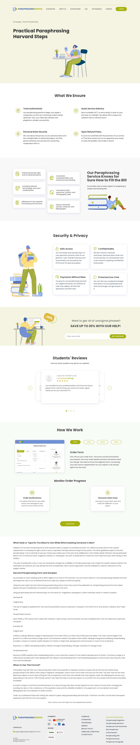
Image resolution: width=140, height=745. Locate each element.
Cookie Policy (86, 734)
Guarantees (50, 9)
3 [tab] (71, 410)
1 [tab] (66, 410)
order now (70, 524)
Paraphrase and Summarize (116, 726)
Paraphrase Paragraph (114, 742)
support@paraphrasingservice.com (27, 731)
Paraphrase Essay (113, 739)
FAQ (86, 9)
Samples (109, 9)
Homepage (85, 716)
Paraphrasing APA (113, 736)
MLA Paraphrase (112, 729)
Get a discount (118, 336)
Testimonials (97, 9)
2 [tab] (68, 410)
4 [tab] (73, 410)
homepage (17, 22)
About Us (62, 9)
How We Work (75, 9)
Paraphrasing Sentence (115, 723)
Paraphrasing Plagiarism (115, 720)
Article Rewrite (111, 733)
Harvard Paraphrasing (114, 717)
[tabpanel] (71, 257)
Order (121, 9)
